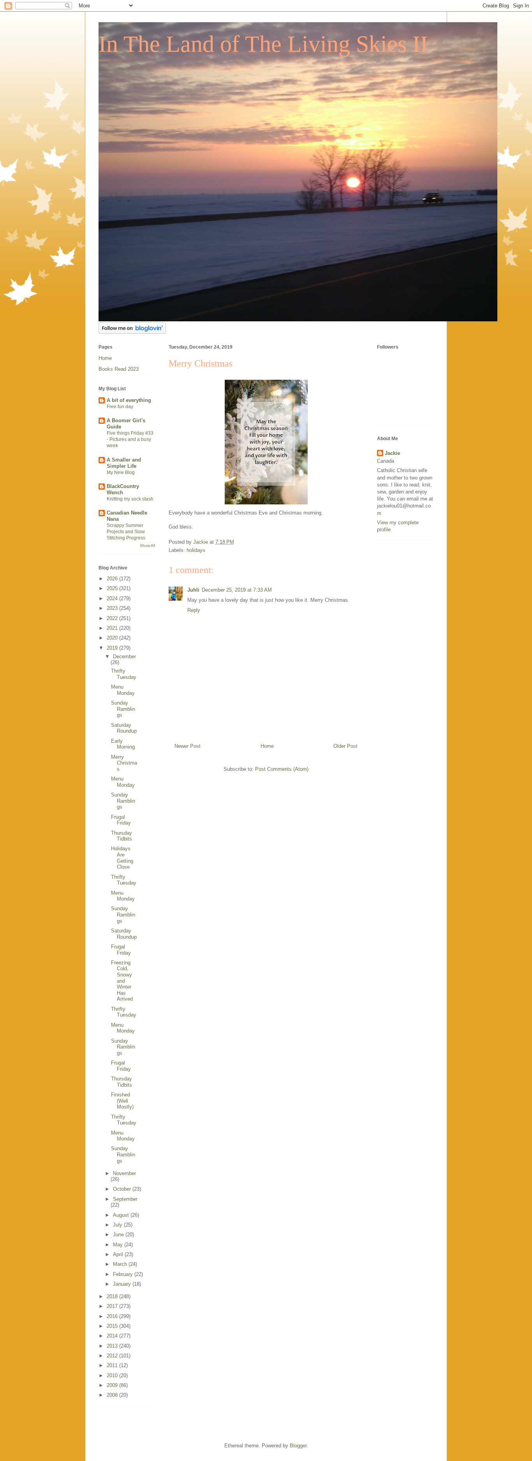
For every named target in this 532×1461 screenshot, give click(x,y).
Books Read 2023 (119, 369)
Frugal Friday (121, 820)
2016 (113, 1316)
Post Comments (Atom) (281, 769)
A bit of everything (129, 400)
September (125, 1199)
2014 (113, 1336)
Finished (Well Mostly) (122, 1101)
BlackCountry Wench (123, 489)
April (119, 1254)
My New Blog (121, 472)
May (118, 1245)
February (123, 1274)
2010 (113, 1375)
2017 (113, 1306)
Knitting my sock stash (130, 499)
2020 (113, 638)
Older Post (345, 746)
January (122, 1284)
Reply (193, 610)
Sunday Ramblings (123, 709)
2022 (113, 618)
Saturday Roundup (124, 728)
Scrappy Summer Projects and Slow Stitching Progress (126, 532)
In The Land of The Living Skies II (263, 44)
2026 (113, 579)
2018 (113, 1296)
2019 (113, 648)
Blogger (298, 1446)
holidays (196, 550)
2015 (113, 1326)
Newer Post (187, 746)
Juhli (193, 590)
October (122, 1189)
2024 (113, 598)
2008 (113, 1395)
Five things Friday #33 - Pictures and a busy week (130, 439)
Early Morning (123, 744)
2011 (113, 1365)
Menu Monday (123, 690)
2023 (113, 608)
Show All (147, 545)
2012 (113, 1356)
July (118, 1225)
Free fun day (120, 406)
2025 (113, 588)
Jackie (392, 453)
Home (267, 746)
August (121, 1215)
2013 (113, 1346)
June (119, 1234)
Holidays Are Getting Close (122, 858)
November (124, 1173)
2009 (113, 1385)
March (121, 1264)
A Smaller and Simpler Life (124, 463)
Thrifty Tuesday (123, 674)
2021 (113, 628)
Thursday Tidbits (121, 836)
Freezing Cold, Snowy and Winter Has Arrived (122, 981)
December (124, 656)
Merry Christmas (124, 763)
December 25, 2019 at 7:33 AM (237, 590)
